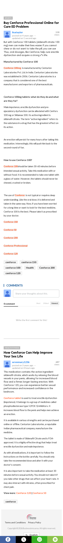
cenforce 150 (28, 262)
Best (38, 303)
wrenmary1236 (20, 362)
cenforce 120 (13, 273)
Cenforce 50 (40, 493)
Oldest (46, 303)
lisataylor (17, 32)
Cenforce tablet (12, 398)
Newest (55, 303)
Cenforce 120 (23, 493)
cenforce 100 (13, 267)
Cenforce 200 (47, 267)
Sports (8, 18)
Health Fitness (12, 348)
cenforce (11, 262)
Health (30, 267)
